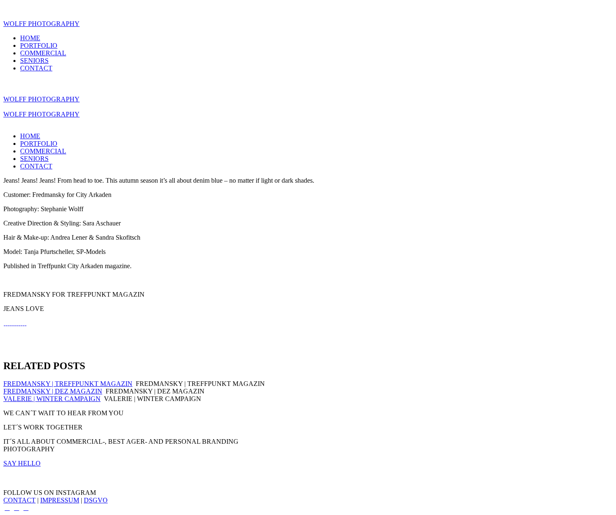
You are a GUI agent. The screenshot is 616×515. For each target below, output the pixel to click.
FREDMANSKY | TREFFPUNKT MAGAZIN (67, 383)
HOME (30, 37)
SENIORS (34, 60)
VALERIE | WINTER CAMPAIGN (52, 398)
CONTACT (36, 68)
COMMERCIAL (43, 53)
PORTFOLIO (38, 45)
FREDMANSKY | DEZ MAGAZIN (52, 391)
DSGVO (96, 500)
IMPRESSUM (59, 500)
